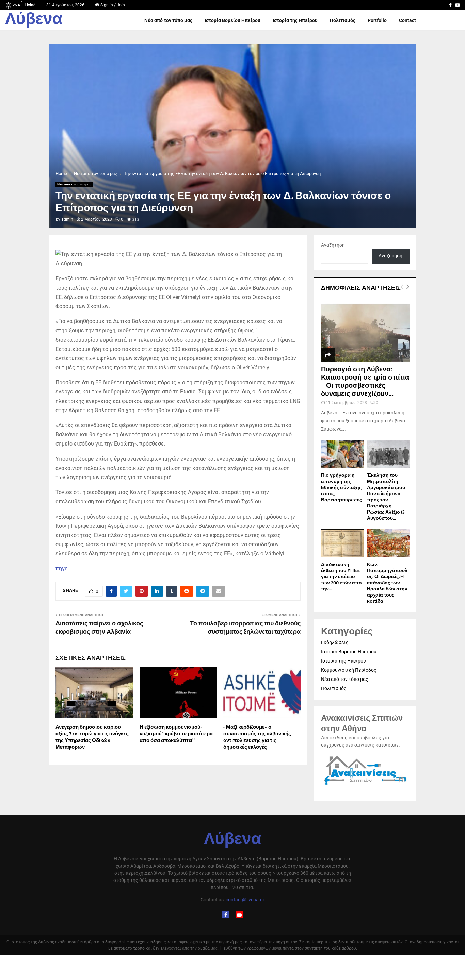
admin (67, 219)
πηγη (61, 568)
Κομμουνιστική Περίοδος (348, 670)
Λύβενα (34, 20)
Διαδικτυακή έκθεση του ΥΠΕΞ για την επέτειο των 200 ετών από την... (341, 576)
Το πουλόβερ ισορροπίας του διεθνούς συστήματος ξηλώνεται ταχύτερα (245, 628)
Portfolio (377, 20)
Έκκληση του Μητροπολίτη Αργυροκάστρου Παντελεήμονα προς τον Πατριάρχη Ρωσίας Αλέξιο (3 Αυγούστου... (386, 496)
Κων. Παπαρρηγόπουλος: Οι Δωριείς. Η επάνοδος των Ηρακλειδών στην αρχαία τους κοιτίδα (387, 582)
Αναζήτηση (333, 245)
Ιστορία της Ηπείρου (295, 20)
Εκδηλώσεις (335, 642)
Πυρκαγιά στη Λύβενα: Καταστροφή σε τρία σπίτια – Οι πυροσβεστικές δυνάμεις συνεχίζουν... (365, 382)
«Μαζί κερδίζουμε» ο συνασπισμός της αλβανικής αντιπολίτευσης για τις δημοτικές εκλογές (257, 737)
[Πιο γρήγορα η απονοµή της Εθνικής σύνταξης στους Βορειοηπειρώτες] (342, 454)
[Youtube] (239, 914)
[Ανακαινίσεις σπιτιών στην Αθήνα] (365, 785)
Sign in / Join (112, 5)
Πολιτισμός (342, 20)
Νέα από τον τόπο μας (168, 20)
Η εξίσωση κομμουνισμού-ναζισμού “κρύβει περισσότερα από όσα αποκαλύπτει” (176, 734)
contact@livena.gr (245, 899)
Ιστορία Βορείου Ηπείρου (232, 20)
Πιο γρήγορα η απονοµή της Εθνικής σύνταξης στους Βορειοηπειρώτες (341, 487)
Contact (407, 20)
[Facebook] (225, 914)
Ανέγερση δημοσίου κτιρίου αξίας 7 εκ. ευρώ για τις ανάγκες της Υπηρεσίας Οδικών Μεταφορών (92, 737)
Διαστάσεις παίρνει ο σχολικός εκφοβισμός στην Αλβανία (99, 628)
